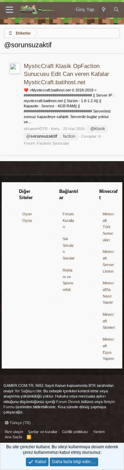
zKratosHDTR (36, 129)
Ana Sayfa (13, 437)
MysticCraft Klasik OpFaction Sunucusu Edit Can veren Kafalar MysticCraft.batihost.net (66, 74)
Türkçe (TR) (20, 423)
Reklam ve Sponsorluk (68, 280)
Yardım (99, 432)
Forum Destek (68, 402)
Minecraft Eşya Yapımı (108, 349)
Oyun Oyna (27, 217)
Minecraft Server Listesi (108, 261)
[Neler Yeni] (103, 10)
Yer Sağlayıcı (25, 391)
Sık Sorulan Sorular (69, 248)
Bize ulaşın (14, 432)
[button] (9, 10)
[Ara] (116, 10)
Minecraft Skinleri (109, 320)
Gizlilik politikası (75, 432)
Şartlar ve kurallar (43, 432)
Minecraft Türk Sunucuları (108, 227)
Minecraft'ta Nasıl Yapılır (108, 292)
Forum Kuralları (68, 220)
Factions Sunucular (53, 143)
